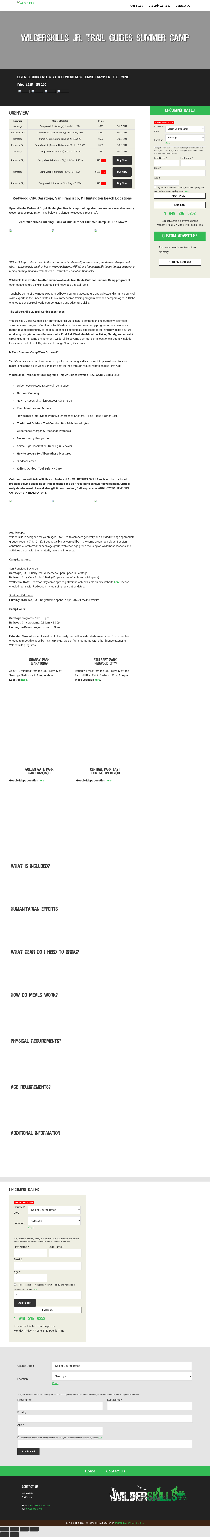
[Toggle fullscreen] (14, 1529)
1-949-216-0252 (180, 213)
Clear (168, 143)
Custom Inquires (180, 262)
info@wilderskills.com (39, 1505)
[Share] (24, 1529)
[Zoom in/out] (4, 1529)
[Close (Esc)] (34, 1529)
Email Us (179, 204)
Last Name (186, 158)
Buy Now (122, 160)
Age (157, 177)
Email (157, 168)
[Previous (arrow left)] (4, 1534)
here (117, 582)
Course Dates (25, 1365)
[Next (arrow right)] (14, 1534)
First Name (160, 158)
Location (158, 140)
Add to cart (180, 195)
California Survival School (129, 1523)
